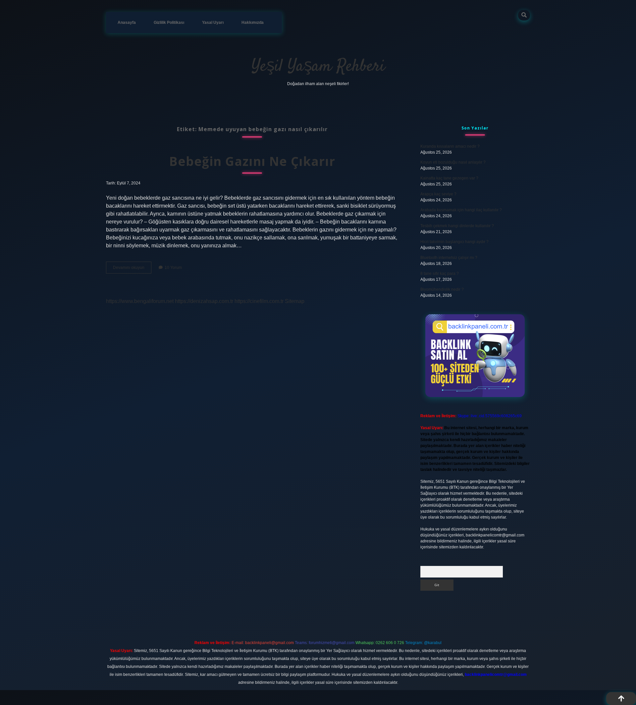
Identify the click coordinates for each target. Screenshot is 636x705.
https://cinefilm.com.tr (259, 301)
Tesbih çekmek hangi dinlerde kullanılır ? (457, 226)
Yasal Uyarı (213, 22)
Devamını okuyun (132, 269)
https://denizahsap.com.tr (204, 301)
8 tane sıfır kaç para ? (439, 273)
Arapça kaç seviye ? (438, 194)
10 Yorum (173, 267)
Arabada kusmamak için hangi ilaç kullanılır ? (461, 210)
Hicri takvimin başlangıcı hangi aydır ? (454, 241)
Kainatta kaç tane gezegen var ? (449, 178)
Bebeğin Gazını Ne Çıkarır (252, 161)
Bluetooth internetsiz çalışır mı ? (448, 257)
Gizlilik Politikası (169, 22)
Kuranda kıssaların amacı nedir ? (450, 146)
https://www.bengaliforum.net (140, 301)
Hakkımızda (252, 22)
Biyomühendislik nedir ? (442, 289)
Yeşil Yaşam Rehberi (318, 67)
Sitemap (294, 301)
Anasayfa (127, 22)
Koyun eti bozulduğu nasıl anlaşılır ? (453, 162)
